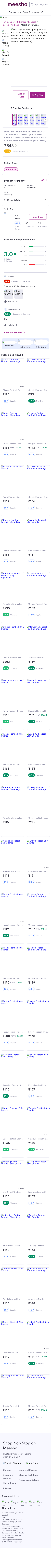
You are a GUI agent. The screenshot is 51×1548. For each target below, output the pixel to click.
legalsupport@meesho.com (12, 1540)
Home (5, 22)
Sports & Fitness (18, 22)
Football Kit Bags (10, 25)
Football (32, 22)
